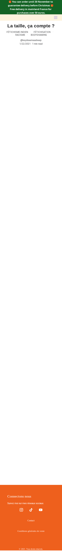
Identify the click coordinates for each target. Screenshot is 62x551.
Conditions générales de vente (31, 531)
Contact (30, 520)
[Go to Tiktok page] (31, 510)
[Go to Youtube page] (40, 510)
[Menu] (55, 17)
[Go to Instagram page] (21, 510)
